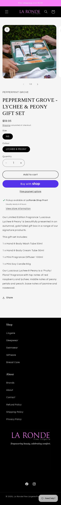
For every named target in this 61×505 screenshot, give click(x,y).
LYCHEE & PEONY (16, 149)
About (9, 390)
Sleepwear (12, 340)
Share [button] (9, 297)
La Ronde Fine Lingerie (25, 496)
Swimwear (12, 348)
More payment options (30, 192)
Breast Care (13, 362)
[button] (6, 11)
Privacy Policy (14, 419)
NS (7, 136)
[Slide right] (37, 84)
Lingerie (10, 333)
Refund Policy (13, 405)
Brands (10, 383)
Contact (10, 397)
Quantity (7, 156)
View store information (18, 208)
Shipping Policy (14, 412)
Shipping (6, 125)
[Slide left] (23, 84)
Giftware (11, 355)
